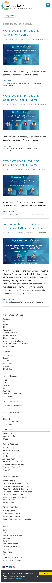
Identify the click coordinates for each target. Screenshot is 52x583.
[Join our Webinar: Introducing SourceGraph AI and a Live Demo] (26, 251)
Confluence (7, 396)
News (4, 530)
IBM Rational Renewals (12, 557)
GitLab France (8, 346)
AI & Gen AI (7, 351)
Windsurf (6, 366)
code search (37, 83)
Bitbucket (6, 330)
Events (14, 83)
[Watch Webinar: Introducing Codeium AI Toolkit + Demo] (21, 120)
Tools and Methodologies (13, 513)
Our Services (8, 538)
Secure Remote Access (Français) (16, 519)
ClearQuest (7, 385)
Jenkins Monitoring (10, 421)
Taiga (4, 380)
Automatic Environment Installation (17, 492)
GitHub (5, 324)
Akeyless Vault (8, 459)
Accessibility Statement (12, 560)
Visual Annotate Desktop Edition (16, 486)
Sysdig (5, 456)
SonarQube (7, 433)
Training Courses (9, 332)
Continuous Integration (12, 412)
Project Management (11, 376)
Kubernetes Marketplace (12, 341)
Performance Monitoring (12, 494)
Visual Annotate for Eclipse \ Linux (17, 489)
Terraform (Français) (11, 467)
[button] (48, 5)
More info (18, 579)
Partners (6, 549)
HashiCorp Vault (9, 448)
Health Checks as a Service (14, 497)
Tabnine (5, 361)
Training (20, 83)
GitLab (5, 321)
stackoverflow (8, 86)
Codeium (9, 83)
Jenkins (5, 416)
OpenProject (7, 391)
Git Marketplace (9, 335)
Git (3, 327)
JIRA (4, 382)
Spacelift (6, 470)
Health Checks (8, 481)
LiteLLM (5, 355)
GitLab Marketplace (10, 338)
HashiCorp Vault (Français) (13, 461)
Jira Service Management (13, 405)
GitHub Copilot (8, 369)
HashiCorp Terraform (11, 450)
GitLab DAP (7, 363)
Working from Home (10, 507)
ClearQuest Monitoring (12, 393)
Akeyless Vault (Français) (13, 464)
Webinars (27, 83)
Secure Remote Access (12, 516)
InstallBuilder (8, 424)
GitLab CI (6, 419)
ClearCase (6, 319)
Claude (5, 358)
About (4, 533)
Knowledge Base (9, 546)
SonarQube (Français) (11, 436)
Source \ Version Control (13, 315)
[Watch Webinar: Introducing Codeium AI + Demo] (21, 54)
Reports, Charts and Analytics (15, 483)
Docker (5, 453)
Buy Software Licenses (12, 535)
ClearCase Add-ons (10, 477)
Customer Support (10, 544)
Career (5, 555)
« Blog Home (9, 16)
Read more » (8, 81)
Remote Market (8, 511)
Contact (5, 541)
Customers (7, 552)
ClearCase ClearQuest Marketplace (17, 343)
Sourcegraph (15, 148)
